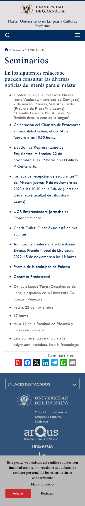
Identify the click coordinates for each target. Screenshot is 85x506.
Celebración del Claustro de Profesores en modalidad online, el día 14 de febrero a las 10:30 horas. (47, 131)
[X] (36, 362)
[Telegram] (54, 362)
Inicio (7, 50)
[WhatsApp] (63, 362)
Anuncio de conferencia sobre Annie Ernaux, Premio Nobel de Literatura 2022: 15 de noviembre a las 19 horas (45, 250)
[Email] (72, 362)
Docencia (18, 50)
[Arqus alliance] (41, 433)
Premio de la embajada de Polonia (42, 266)
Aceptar (18, 493)
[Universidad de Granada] (42, 9)
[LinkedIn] (45, 362)
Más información (43, 484)
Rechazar (47, 493)
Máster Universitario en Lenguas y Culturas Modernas (42, 23)
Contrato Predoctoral (32, 276)
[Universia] (42, 446)
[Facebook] (27, 362)
